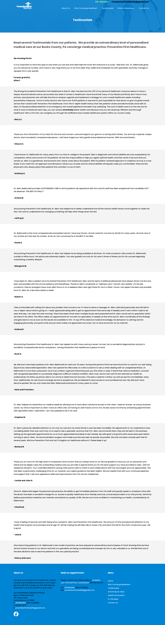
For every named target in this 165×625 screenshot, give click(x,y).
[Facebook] (16, 615)
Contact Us (144, 8)
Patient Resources (126, 8)
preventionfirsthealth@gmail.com (30, 608)
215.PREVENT (20, 603)
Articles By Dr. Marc (116, 592)
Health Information (116, 595)
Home (110, 581)
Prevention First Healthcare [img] (24, 5)
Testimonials (107, 8)
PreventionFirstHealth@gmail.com (130, 1)
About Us (66, 8)
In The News (113, 599)
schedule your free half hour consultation (80, 581)
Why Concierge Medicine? (85, 8)
